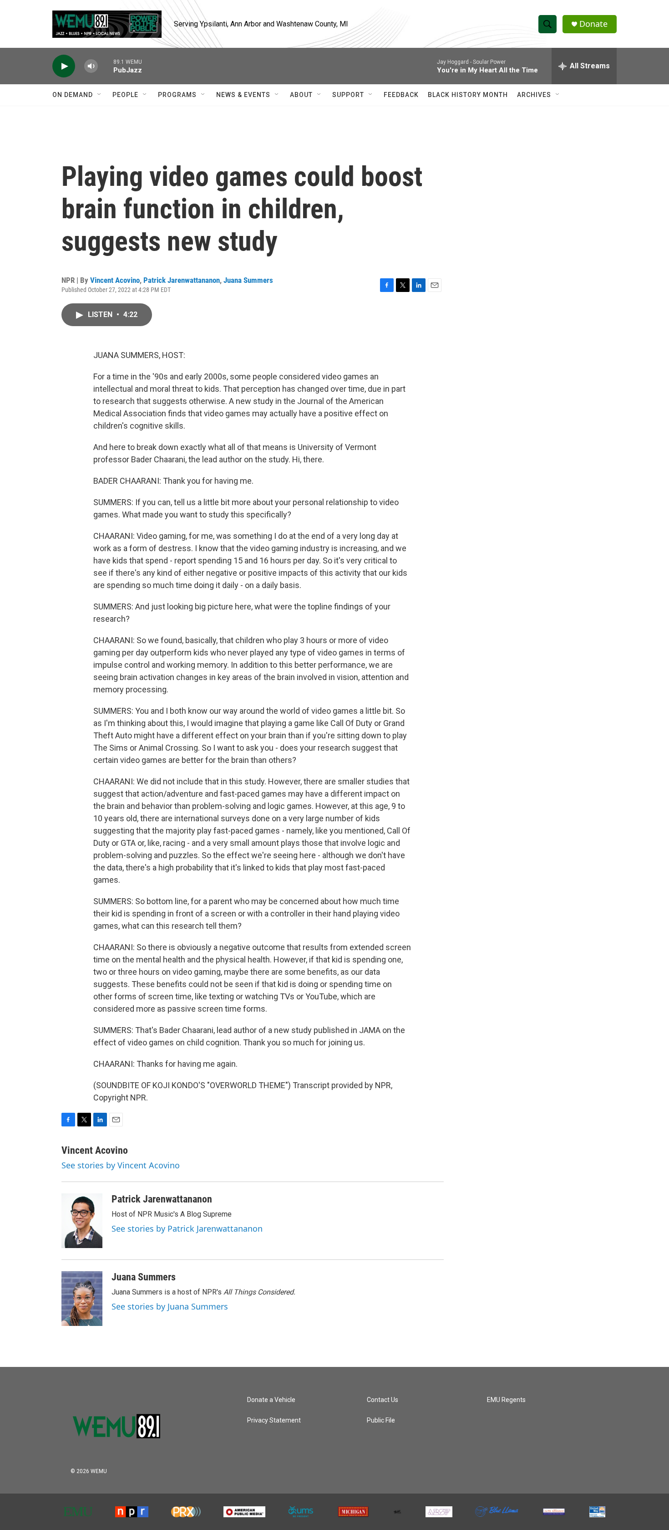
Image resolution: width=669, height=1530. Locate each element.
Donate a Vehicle (271, 1400)
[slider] (105, 66)
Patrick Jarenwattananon (181, 280)
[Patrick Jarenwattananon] (81, 1220)
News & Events (243, 94)
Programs (177, 94)
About (301, 94)
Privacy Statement (274, 1420)
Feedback (401, 94)
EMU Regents (506, 1400)
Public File (381, 1420)
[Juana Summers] (81, 1298)
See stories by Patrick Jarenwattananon (187, 1228)
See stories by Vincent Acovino (120, 1165)
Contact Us (382, 1400)
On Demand (72, 94)
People (125, 94)
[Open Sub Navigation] (99, 94)
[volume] (91, 66)
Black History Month (468, 94)
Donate (593, 24)
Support (348, 94)
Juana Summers (248, 280)
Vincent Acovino (115, 280)
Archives (534, 94)
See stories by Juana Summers (170, 1306)
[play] (63, 66)
